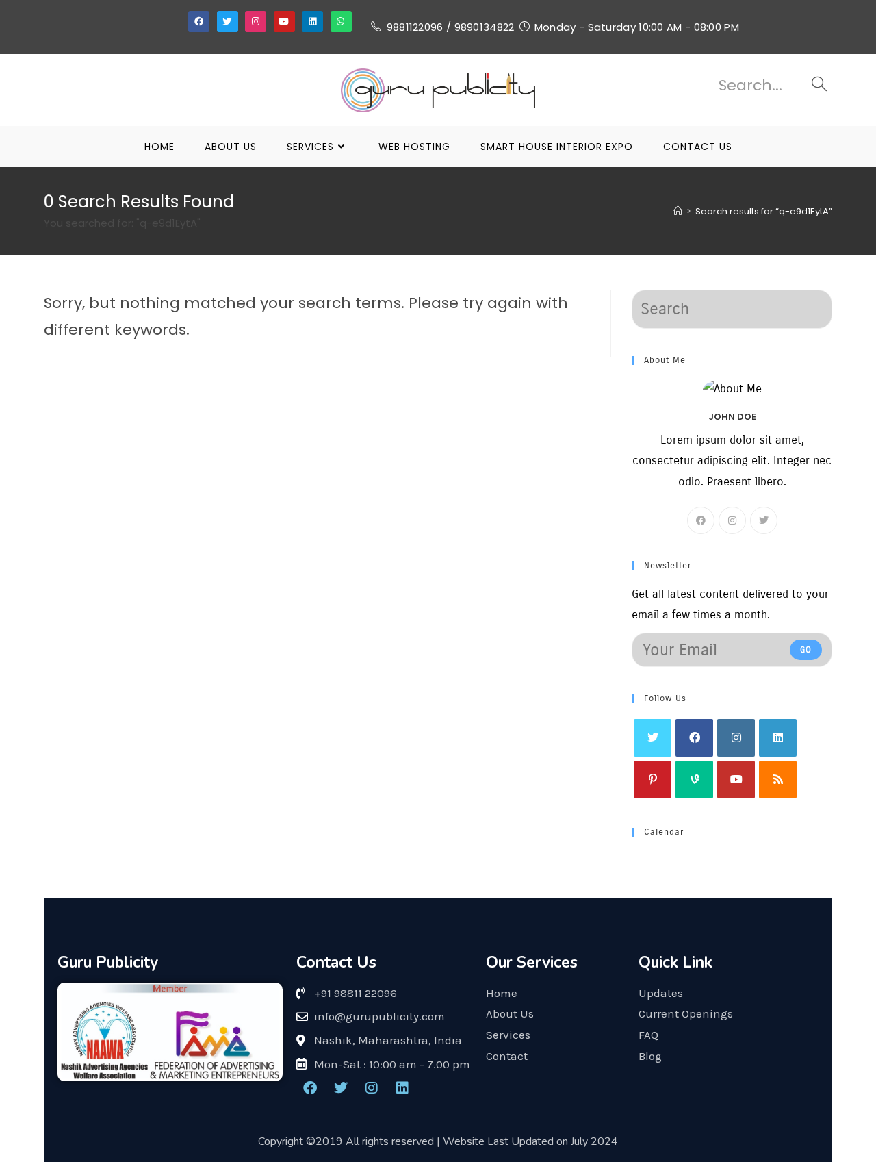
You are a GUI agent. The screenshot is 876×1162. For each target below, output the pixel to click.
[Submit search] (819, 85)
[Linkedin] (312, 21)
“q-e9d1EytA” (763, 211)
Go (806, 650)
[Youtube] (284, 21)
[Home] (677, 211)
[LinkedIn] (778, 738)
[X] (763, 520)
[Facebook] (198, 21)
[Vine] (694, 779)
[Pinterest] (652, 779)
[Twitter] (227, 21)
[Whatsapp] (341, 21)
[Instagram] (255, 21)
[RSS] (778, 779)
